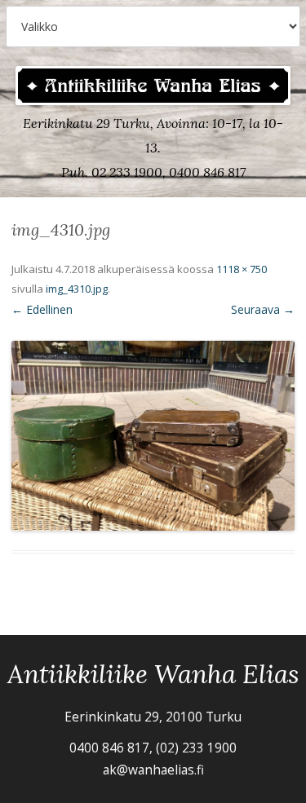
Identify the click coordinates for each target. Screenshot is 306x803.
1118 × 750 (241, 269)
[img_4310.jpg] (153, 436)
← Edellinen (42, 309)
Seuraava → (263, 309)
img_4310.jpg (77, 288)
